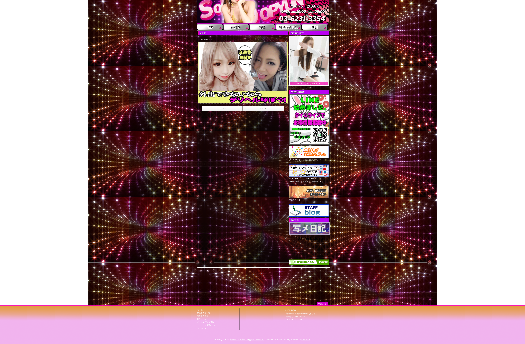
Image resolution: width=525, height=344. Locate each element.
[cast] (236, 26)
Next (331, 60)
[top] (210, 26)
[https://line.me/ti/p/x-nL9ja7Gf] (309, 119)
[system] (289, 26)
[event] (315, 26)
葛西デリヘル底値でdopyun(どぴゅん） (247, 339)
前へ (224, 108)
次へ (261, 108)
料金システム (202, 316)
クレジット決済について (207, 325)
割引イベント (202, 319)
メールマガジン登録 (205, 322)
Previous (287, 60)
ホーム (200, 310)
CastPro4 (305, 339)
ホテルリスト (202, 328)
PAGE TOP (322, 304)
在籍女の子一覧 (203, 313)
